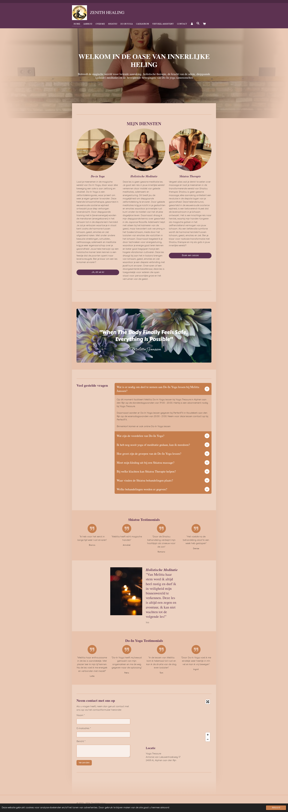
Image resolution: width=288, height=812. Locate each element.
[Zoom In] (208, 734)
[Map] (179, 720)
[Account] (192, 24)
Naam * (80, 715)
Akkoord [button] (276, 808)
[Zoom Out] (208, 739)
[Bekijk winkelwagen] (204, 24)
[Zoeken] (198, 23)
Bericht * (80, 741)
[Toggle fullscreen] (208, 702)
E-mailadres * (83, 728)
